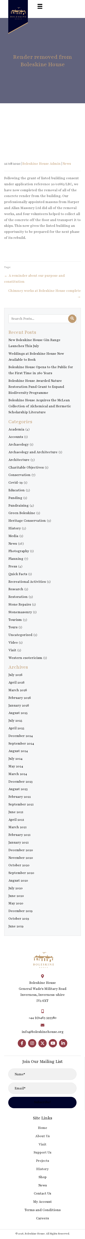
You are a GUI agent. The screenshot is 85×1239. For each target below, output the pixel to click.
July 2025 (15, 720)
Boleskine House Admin (41, 163)
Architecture (19, 460)
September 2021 (21, 804)
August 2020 (18, 880)
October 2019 (18, 918)
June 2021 (15, 812)
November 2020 (20, 858)
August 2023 (18, 789)
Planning (15, 558)
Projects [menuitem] (42, 1160)
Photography (18, 551)
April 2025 (16, 728)
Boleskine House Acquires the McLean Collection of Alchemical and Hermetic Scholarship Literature (39, 406)
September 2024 (21, 743)
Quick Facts (17, 574)
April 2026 (16, 682)
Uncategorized (20, 635)
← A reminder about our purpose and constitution (34, 278)
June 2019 (16, 926)
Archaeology (18, 444)
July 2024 (15, 758)
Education (16, 490)
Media (13, 536)
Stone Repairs (19, 604)
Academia (16, 429)
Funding (15, 498)
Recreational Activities (27, 581)
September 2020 (21, 873)
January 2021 (18, 842)
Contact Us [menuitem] (42, 1193)
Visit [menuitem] (42, 1144)
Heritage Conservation (27, 520)
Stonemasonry (20, 612)
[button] (22, 1043)
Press (12, 566)
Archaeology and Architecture (33, 452)
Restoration (18, 597)
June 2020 (16, 896)
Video (13, 642)
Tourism (15, 620)
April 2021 (16, 819)
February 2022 (19, 796)
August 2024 (18, 751)
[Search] (72, 319)
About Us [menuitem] (42, 1136)
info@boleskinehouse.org (43, 1032)
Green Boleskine (21, 513)
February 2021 (19, 835)
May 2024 (15, 766)
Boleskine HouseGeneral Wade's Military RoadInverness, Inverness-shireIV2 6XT (42, 992)
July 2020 (15, 888)
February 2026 (19, 698)
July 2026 (15, 675)
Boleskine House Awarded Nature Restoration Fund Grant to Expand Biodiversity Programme (36, 387)
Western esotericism (25, 658)
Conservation (19, 475)
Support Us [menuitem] (42, 1152)
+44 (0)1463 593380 (42, 1017)
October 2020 (19, 865)
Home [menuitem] (42, 1128)
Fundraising (18, 505)
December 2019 (20, 911)
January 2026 (18, 705)
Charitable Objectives (26, 467)
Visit (12, 650)
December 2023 (20, 781)
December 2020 (20, 850)
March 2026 (17, 690)
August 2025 (17, 713)
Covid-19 (15, 482)
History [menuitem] (42, 1169)
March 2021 (17, 827)
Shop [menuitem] (43, 1177)
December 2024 (20, 736)
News (67, 163)
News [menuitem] (42, 1185)
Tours (13, 627)
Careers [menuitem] (42, 1218)
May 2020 (15, 903)
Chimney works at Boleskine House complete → (44, 293)
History (14, 528)
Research (15, 589)
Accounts (15, 437)
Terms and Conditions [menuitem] (43, 1210)
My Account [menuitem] (42, 1201)
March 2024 (17, 774)
